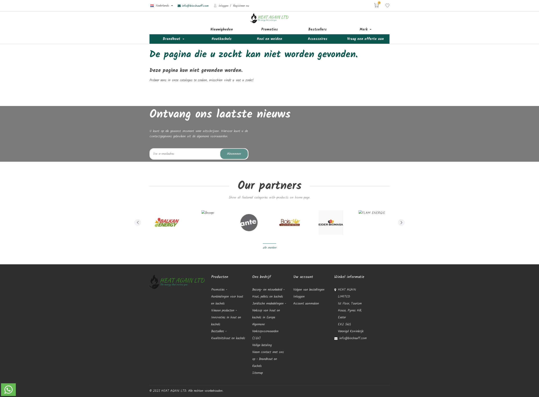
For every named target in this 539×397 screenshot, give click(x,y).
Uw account (303, 277)
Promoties (269, 29)
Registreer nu (241, 6)
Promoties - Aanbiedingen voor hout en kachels (227, 296)
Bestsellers (317, 29)
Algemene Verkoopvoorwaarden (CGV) (265, 331)
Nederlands (162, 5)
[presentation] (137, 222)
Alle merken (269, 247)
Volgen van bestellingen (308, 289)
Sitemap (257, 373)
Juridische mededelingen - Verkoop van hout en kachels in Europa (269, 310)
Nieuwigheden (221, 29)
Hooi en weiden (269, 39)
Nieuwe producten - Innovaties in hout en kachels (226, 317)
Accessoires (317, 39)
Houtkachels (222, 39)
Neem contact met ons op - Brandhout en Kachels (268, 359)
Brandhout (172, 39)
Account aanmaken (306, 303)
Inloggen (222, 6)
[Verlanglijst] (387, 6)
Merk (364, 29)
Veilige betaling (262, 345)
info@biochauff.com (195, 6)
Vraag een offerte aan (365, 39)
